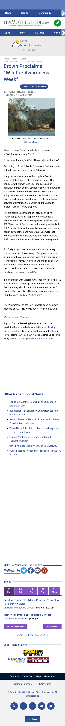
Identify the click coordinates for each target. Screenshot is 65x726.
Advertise (27, 676)
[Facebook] (23, 706)
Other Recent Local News (24, 394)
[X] (14, 706)
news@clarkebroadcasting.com (37, 338)
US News (39, 32)
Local (8, 32)
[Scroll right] (63, 13)
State (23, 32)
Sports (24, 13)
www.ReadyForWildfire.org (26, 295)
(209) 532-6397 (26, 334)
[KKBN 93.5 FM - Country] (38, 659)
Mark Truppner (22, 317)
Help (38, 676)
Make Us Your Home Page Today (23, 565)
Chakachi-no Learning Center (19, 607)
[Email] (41, 706)
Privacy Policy (44, 684)
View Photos (33, 142)
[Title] (51, 706)
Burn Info (38, 45)
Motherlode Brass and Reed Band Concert (27, 614)
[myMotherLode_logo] (26, 23)
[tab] (9, 591)
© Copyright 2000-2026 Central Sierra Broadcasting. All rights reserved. (32, 694)
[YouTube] (32, 706)
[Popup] (57, 23)
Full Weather (26, 45)
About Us (14, 676)
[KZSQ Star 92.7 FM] (15, 659)
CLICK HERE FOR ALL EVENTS (32, 634)
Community (45, 13)
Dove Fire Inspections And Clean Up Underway (33, 445)
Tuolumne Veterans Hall (16, 618)
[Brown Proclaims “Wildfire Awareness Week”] (31, 134)
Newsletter (49, 676)
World (57, 32)
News (8, 13)
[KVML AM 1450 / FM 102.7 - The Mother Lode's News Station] (33, 652)
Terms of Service (23, 684)
